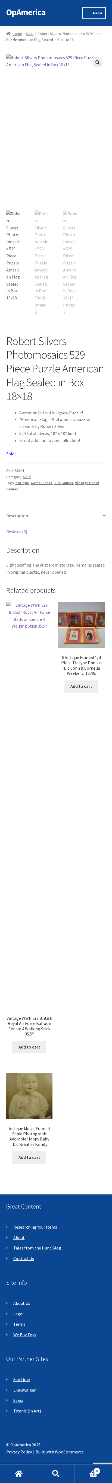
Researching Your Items (35, 1227)
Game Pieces (41, 482)
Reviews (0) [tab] (16, 531)
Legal (18, 1313)
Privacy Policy (19, 1452)
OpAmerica (26, 12)
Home (17, 33)
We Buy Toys (24, 1334)
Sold (29, 33)
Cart (86, 1469)
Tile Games (63, 482)
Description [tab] (17, 515)
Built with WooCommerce (60, 1452)
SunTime (21, 1379)
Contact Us (23, 1258)
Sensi (18, 1400)
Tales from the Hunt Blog (37, 1248)
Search (55, 1474)
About (19, 1237)
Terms (19, 1324)
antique (22, 482)
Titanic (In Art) (27, 1411)
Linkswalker (24, 1390)
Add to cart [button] (29, 1047)
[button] (97, 62)
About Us (21, 1303)
